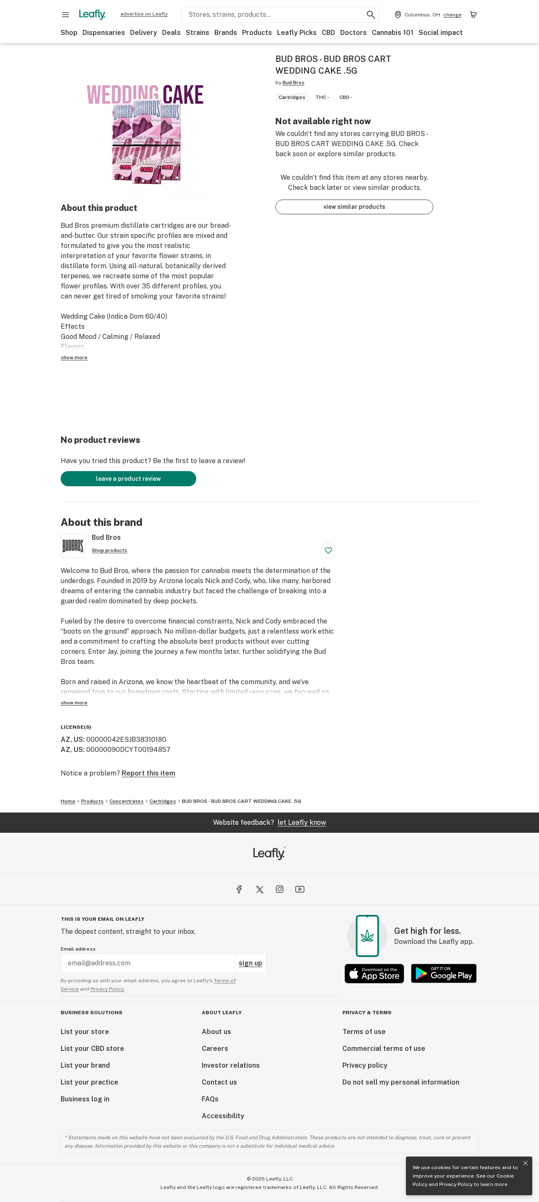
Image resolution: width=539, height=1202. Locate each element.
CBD (328, 33)
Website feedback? (269, 822)
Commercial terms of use (383, 1049)
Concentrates (126, 801)
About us (216, 1032)
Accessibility (223, 1116)
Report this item (148, 773)
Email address (78, 949)
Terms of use (364, 1032)
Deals (171, 33)
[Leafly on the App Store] (374, 973)
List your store (85, 1032)
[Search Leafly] (371, 15)
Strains (197, 33)
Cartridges (162, 801)
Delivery (143, 33)
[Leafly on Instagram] (280, 889)
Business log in (85, 1099)
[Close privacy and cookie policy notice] (525, 1163)
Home (68, 801)
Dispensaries (104, 33)
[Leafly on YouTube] (300, 889)
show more (74, 357)
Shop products (109, 550)
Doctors (353, 33)
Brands (225, 33)
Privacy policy (364, 1065)
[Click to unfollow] (328, 551)
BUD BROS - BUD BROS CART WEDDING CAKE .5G (241, 801)
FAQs (210, 1099)
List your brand (85, 1065)
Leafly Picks (297, 33)
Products (257, 33)
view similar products (354, 206)
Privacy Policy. (108, 989)
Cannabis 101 (393, 33)
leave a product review (128, 478)
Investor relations (231, 1065)
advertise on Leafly (144, 14)
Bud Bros (293, 82)
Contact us (219, 1082)
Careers (215, 1049)
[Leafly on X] (259, 889)
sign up (250, 963)
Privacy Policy (455, 1184)
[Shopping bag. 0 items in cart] (473, 15)
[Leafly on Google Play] (444, 973)
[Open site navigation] (66, 15)
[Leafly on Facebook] (239, 889)
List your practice (89, 1082)
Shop (69, 33)
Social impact (441, 33)
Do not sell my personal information (400, 1082)
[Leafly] (92, 15)
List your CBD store (92, 1049)
